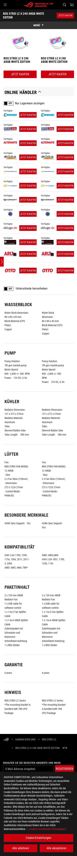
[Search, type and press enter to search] (64, 4)
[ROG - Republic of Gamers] (38, 5)
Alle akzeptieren (56, 848)
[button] (5, 4)
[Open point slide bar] (2, 262)
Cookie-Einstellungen (38, 838)
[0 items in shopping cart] (72, 4)
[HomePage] (6, 740)
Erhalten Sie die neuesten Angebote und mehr (32, 762)
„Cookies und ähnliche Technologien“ (47, 829)
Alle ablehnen (20, 848)
